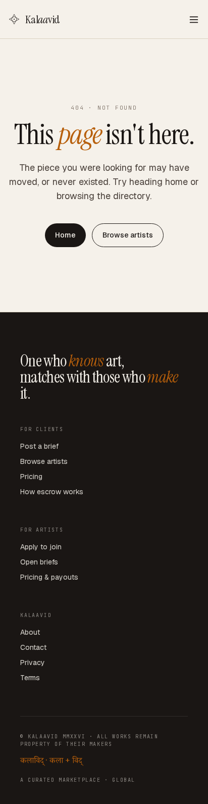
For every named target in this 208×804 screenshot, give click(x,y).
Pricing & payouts (49, 577)
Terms (30, 677)
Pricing (31, 476)
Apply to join (41, 546)
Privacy (32, 662)
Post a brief (39, 446)
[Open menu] (194, 19)
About (30, 632)
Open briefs (39, 561)
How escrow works (51, 491)
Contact (33, 647)
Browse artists (127, 235)
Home (65, 235)
